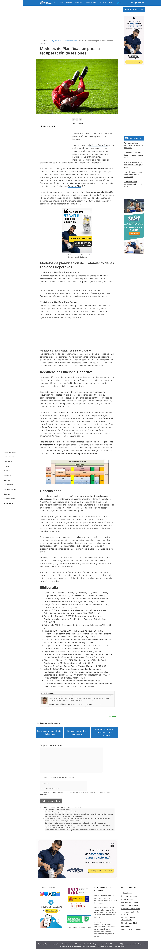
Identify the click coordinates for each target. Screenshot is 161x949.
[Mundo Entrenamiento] (47, 3)
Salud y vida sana (55, 41)
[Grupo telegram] (136, 2)
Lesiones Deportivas (98, 145)
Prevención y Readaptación (52, 395)
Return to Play (74, 186)
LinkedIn (89, 704)
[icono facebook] (46, 895)
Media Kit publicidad (129, 923)
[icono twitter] (50, 895)
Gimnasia (7, 494)
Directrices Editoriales (58, 704)
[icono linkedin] (54, 895)
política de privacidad (67, 777)
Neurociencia (8, 485)
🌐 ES (119, 3)
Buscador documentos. (130, 902)
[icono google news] (58, 895)
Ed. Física (102, 3)
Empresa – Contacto (128, 896)
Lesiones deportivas (70, 41)
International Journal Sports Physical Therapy (72, 666)
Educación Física (10, 452)
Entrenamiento (90, 3)
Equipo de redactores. (129, 899)
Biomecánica (8, 503)
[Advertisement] (77, 24)
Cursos (60, 3)
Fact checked (112, 717)
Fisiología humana (10, 489)
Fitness (6, 466)
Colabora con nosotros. (130, 906)
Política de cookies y (128, 917)
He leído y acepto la (59, 777)
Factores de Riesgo (62, 177)
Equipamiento (8, 475)
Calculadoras (126, 926)
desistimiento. (126, 920)
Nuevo (140, 3)
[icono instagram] (42, 895)
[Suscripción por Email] (132, 2)
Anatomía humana (10, 499)
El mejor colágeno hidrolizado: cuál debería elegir (133, 184)
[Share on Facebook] (76, 119)
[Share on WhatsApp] (80, 119)
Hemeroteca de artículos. (130, 909)
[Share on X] (73, 119)
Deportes (7, 480)
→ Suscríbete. (126, 893)
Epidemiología (46, 177)
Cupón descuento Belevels (131, 929)
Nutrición (78, 3)
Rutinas (69, 3)
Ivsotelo (80, 123)
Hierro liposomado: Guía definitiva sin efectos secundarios (133, 174)
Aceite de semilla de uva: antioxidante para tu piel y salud (133, 164)
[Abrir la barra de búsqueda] (127, 3)
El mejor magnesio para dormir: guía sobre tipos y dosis (133, 155)
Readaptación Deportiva (72, 412)
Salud (111, 3)
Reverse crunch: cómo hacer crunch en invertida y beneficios (134, 145)
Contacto (81, 704)
